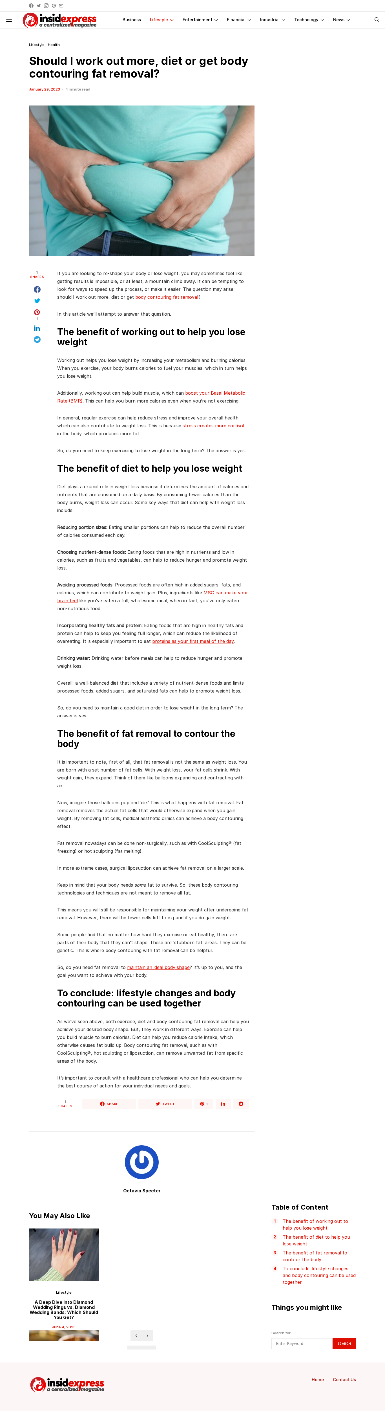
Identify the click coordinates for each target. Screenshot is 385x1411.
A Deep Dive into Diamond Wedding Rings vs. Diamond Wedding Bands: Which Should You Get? (64, 1309)
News (338, 19)
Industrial (270, 19)
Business (132, 19)
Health (54, 44)
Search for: (281, 1333)
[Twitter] (39, 5)
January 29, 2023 (44, 89)
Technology (306, 19)
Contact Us (344, 1379)
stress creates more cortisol (213, 425)
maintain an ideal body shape (158, 967)
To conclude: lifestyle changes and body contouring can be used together (319, 1275)
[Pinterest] (54, 5)
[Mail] (61, 5)
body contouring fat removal (166, 297)
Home (318, 1379)
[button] (132, 1348)
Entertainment (197, 19)
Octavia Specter (142, 1191)
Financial (236, 19)
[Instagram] (46, 5)
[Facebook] (31, 5)
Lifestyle (159, 19)
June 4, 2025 (64, 1327)
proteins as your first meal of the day (193, 641)
